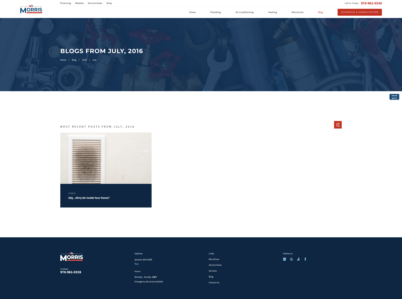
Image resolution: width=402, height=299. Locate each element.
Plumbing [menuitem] (215, 12)
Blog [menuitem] (320, 12)
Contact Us (214, 282)
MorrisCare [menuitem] (297, 12)
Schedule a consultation (359, 12)
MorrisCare (214, 259)
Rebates (79, 3)
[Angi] (298, 259)
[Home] (31, 9)
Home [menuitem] (192, 12)
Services (213, 270)
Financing (65, 3)
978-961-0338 (371, 3)
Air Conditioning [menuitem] (245, 12)
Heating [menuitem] (272, 12)
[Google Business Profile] (284, 259)
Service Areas (95, 3)
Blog (211, 276)
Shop (109, 3)
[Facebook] (305, 259)
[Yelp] (291, 259)
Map (137, 263)
